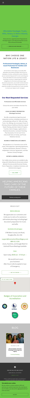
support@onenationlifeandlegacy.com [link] (15, 239)
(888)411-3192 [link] (15, 375)
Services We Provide (15, 46)
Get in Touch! (15, 272)
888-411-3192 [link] (15, 241)
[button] (3, 2)
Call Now (15, 172)
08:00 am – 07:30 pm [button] (18, 255)
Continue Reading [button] (15, 354)
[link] (15, 345)
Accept (15, 394)
